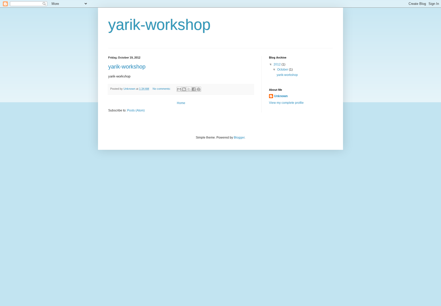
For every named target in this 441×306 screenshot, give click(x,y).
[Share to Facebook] (193, 89)
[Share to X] (188, 89)
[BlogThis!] (184, 89)
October (283, 69)
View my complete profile (286, 103)
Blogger (239, 137)
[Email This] (179, 89)
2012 (277, 64)
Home (181, 103)
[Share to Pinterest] (198, 89)
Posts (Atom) (136, 110)
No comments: (162, 88)
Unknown (281, 96)
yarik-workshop (126, 66)
